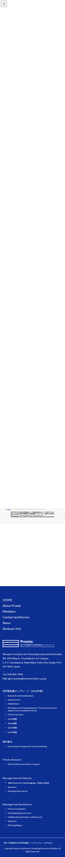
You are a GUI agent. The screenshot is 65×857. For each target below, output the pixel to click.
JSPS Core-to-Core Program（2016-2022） (29, 783)
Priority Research (12, 759)
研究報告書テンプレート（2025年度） (24, 691)
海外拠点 (7, 741)
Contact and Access (16, 617)
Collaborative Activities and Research (25, 817)
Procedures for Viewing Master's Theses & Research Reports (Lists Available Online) (32, 709)
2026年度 (12, 723)
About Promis (12, 605)
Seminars (12, 787)
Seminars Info (12, 628)
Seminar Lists (14, 699)
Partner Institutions (17, 809)
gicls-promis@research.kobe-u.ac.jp (27, 678)
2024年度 (12, 719)
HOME (7, 599)
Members (9, 611)
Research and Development (20, 695)
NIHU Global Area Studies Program (24, 764)
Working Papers (15, 825)
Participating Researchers (20, 813)
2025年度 (12, 728)
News (7, 622)
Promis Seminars (16, 714)
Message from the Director (17, 778)
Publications (13, 704)
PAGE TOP (60, 828)
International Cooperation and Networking (27, 746)
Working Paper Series (18, 791)
